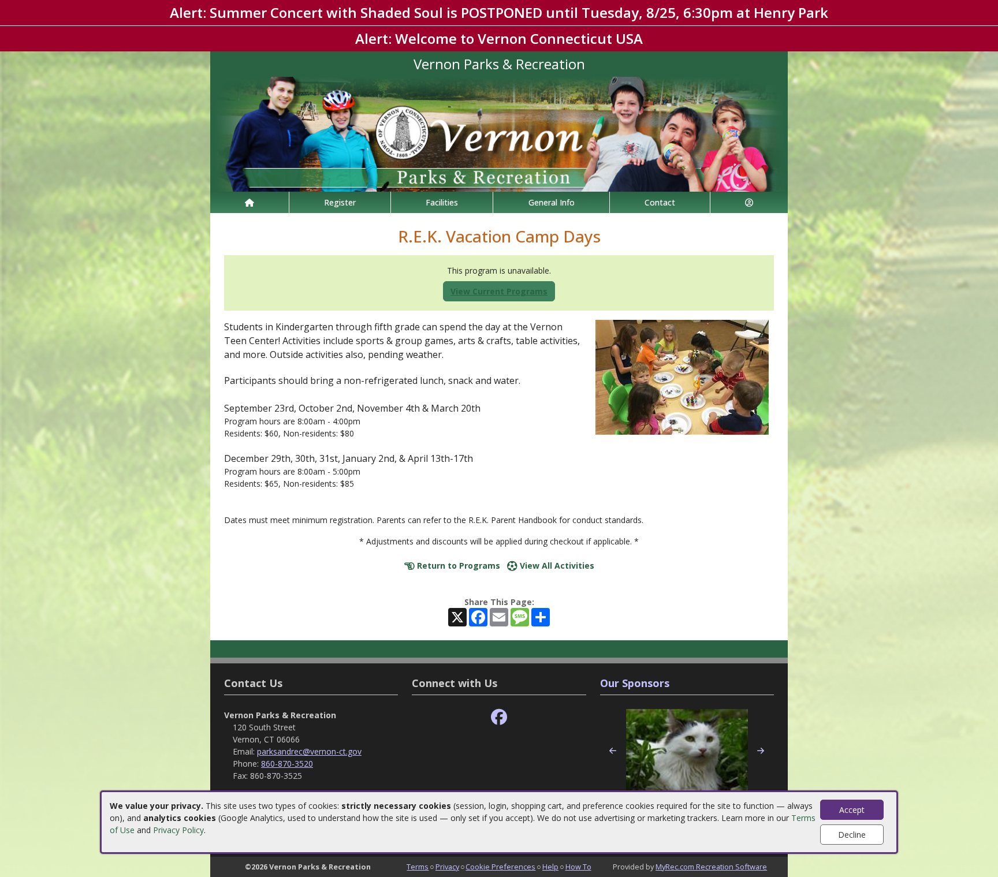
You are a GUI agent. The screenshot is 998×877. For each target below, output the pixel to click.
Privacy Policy (178, 829)
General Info (551, 202)
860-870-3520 (287, 763)
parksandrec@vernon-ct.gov (309, 751)
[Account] (749, 202)
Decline (852, 834)
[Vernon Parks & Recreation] (499, 133)
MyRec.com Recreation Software (711, 866)
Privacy (447, 866)
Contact (660, 202)
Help (550, 866)
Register (340, 202)
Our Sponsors (634, 683)
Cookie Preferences (500, 866)
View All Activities (555, 565)
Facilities (442, 202)
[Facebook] (499, 717)
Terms (418, 866)
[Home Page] (249, 202)
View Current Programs (499, 291)
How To (578, 866)
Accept (852, 809)
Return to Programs (457, 565)
